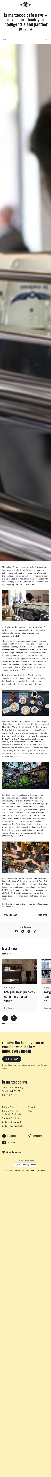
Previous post (10, 914)
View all (5, 953)
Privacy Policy (8, 1107)
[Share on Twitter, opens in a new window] (22, 931)
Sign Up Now (12, 1059)
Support (31, 1107)
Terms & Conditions (11, 1118)
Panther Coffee (16, 684)
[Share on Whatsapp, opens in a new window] (35, 931)
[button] (47, 4)
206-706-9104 (9, 1095)
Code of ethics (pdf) (11, 1122)
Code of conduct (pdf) (12, 1126)
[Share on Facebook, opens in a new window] (16, 931)
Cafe (4, 39)
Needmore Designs (38, 1170)
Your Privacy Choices (27, 1164)
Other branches (13, 1152)
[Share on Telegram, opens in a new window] (28, 931)
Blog (30, 1111)
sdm (25, 1170)
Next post (42, 914)
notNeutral (14, 644)
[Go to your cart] (3, 4)
